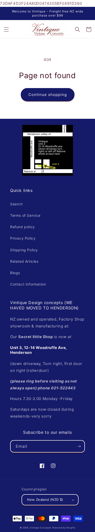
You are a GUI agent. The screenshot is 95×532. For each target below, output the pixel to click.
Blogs (15, 273)
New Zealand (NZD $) (45, 499)
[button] (6, 29)
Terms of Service (25, 215)
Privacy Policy (22, 238)
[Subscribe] (78, 446)
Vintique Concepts (40, 527)
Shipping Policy (24, 250)
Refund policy (22, 227)
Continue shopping (47, 94)
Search (16, 204)
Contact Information (28, 284)
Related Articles (24, 261)
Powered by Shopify (63, 527)
